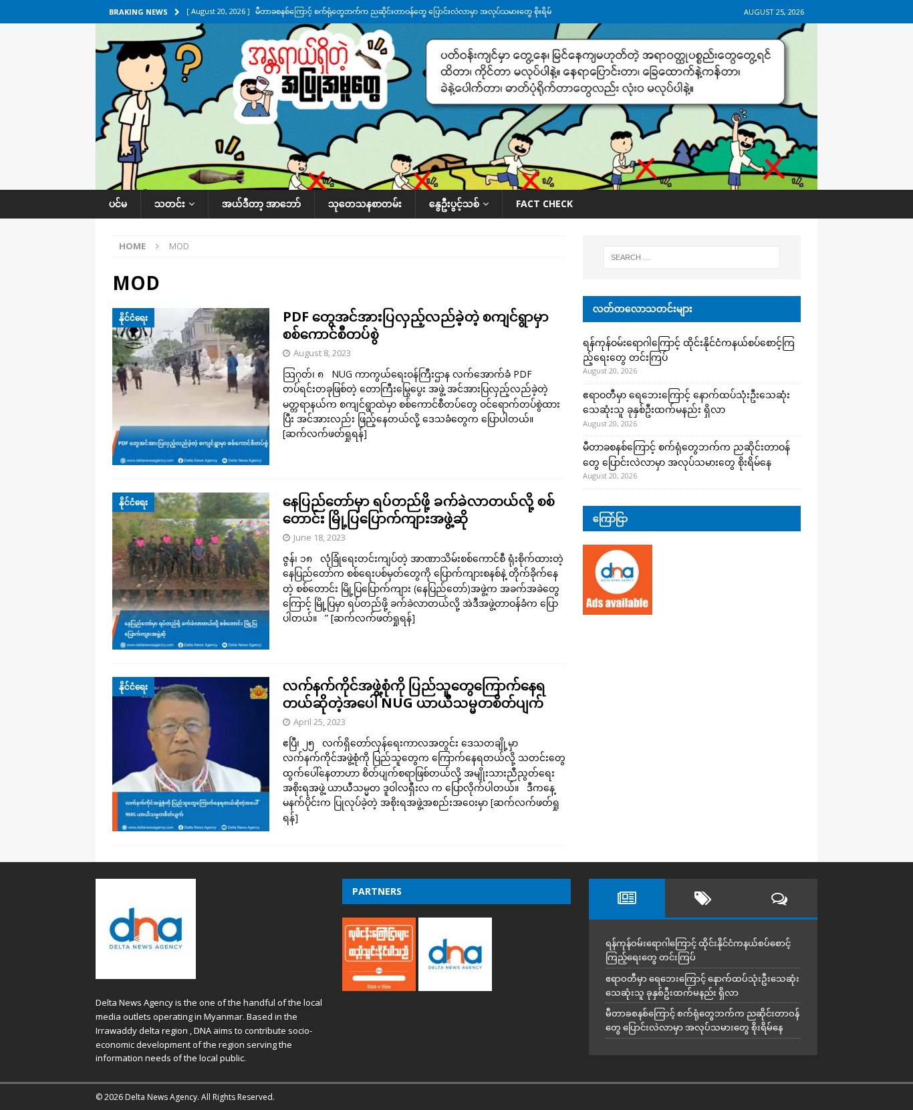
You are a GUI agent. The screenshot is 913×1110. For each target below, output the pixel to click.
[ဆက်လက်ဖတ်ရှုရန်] (325, 433)
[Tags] (703, 898)
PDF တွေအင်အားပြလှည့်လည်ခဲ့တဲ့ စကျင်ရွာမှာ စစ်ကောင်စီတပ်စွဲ (416, 325)
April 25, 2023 (319, 722)
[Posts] (627, 898)
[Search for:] (692, 257)
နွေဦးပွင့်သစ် (454, 203)
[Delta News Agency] (456, 182)
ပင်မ (118, 203)
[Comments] (779, 898)
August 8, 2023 (322, 353)
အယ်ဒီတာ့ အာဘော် (261, 203)
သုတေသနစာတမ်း (365, 203)
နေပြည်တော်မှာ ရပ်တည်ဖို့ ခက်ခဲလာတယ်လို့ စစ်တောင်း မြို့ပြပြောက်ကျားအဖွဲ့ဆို (419, 509)
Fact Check (544, 203)
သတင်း (169, 203)
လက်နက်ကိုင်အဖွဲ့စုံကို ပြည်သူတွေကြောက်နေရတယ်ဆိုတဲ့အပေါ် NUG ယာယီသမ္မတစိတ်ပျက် (414, 694)
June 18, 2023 (319, 537)
